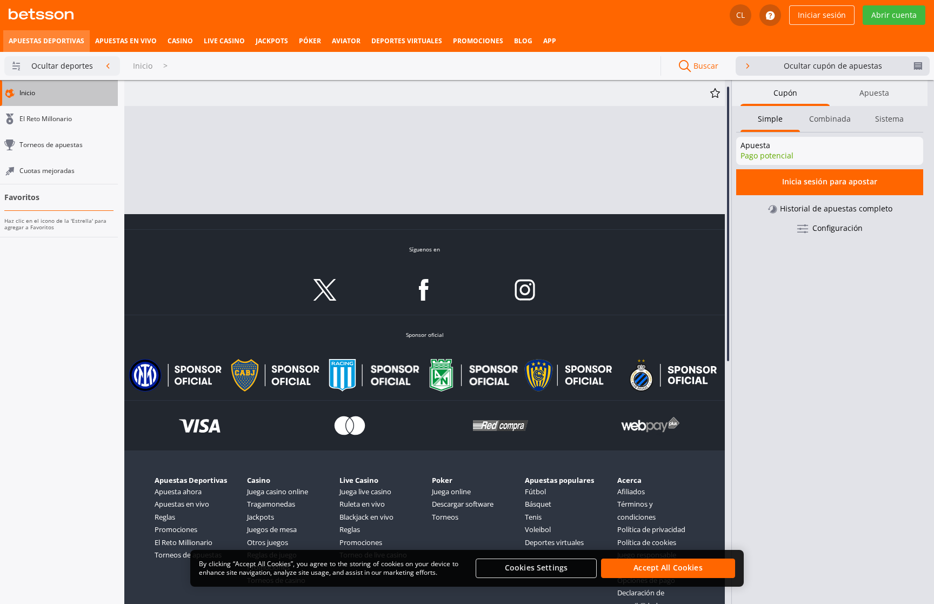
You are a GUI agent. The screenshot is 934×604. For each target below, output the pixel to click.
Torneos (445, 517)
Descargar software (462, 504)
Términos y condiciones (636, 510)
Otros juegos (267, 542)
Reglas (165, 517)
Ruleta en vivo (362, 504)
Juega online (451, 491)
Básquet (538, 504)
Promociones (176, 529)
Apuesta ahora (178, 491)
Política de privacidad (651, 529)
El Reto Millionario (183, 542)
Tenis (533, 517)
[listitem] (46, 41)
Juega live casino (365, 491)
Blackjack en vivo (366, 517)
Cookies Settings (536, 568)
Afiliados (631, 491)
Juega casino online (277, 491)
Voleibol (538, 529)
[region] (467, 568)
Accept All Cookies (668, 568)
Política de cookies (646, 542)
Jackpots (260, 517)
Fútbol (535, 491)
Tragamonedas (271, 504)
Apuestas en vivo (182, 504)
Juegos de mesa (272, 529)
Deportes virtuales (554, 542)
